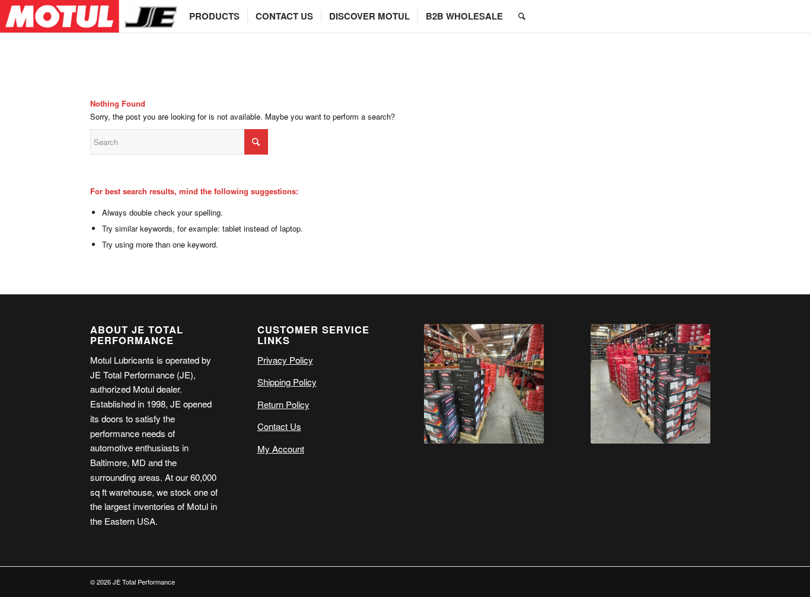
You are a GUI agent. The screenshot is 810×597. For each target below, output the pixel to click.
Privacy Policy (285, 360)
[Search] (522, 16)
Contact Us (279, 426)
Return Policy (283, 404)
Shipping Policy (287, 381)
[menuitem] (214, 16)
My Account (280, 448)
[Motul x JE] (90, 16)
